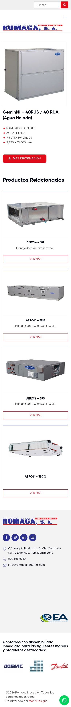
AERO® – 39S (35, 398)
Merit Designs (38, 701)
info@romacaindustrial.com (26, 564)
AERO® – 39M (35, 320)
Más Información (27, 158)
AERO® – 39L (35, 242)
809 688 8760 (17, 558)
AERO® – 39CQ (35, 476)
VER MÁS (35, 259)
